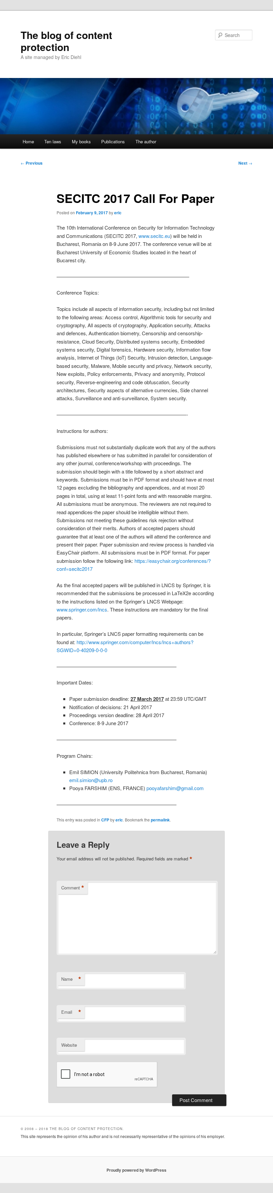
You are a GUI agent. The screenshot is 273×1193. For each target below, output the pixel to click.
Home (28, 141)
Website (69, 1045)
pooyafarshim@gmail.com (175, 787)
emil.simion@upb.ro (91, 779)
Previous (32, 163)
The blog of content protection (66, 41)
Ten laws (52, 141)
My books (81, 141)
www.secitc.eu (154, 235)
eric (118, 213)
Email (71, 1012)
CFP (105, 820)
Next (245, 163)
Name (71, 979)
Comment (72, 887)
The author (146, 141)
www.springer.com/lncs (82, 609)
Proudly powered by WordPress (136, 1170)
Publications (113, 141)
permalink (160, 820)
